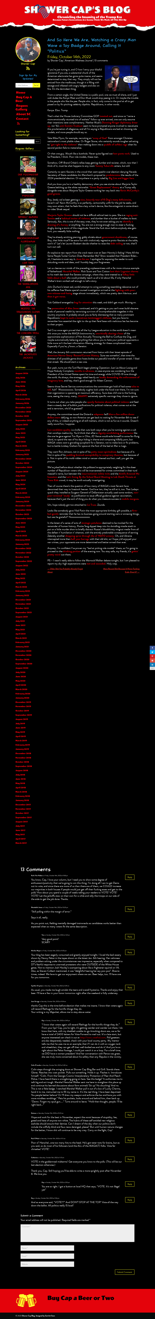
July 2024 (20, 475)
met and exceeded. (96, 564)
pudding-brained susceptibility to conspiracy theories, (94, 455)
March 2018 (21, 791)
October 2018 (22, 762)
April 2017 (21, 838)
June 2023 (21, 522)
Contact (22, 118)
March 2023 (21, 535)
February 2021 (23, 642)
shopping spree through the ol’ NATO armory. (89, 536)
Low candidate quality (59, 430)
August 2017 (22, 821)
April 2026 (21, 390)
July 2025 (20, 428)
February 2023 (23, 539)
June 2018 (21, 779)
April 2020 (21, 685)
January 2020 (22, 697)
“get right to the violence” (63, 144)
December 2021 (23, 599)
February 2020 (23, 693)
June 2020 (21, 676)
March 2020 (21, 689)
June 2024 (21, 480)
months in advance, (84, 371)
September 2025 (24, 420)
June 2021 (20, 625)
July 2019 (20, 723)
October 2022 (22, 557)
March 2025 (21, 446)
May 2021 (20, 629)
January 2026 (22, 403)
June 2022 (21, 574)
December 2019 (23, 702)
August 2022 (22, 565)
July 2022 (20, 569)
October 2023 (22, 514)
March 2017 (21, 843)
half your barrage (80, 539)
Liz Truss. (92, 505)
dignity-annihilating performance (115, 433)
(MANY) (83, 396)
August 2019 (22, 719)
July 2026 (20, 377)
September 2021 (24, 612)
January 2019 (22, 749)
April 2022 (21, 582)
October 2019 (22, 710)
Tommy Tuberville (104, 166)
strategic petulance (92, 523)
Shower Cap (57, 60)
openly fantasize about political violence (108, 402)
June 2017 (20, 830)
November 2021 (23, 604)
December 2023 (23, 505)
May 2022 (20, 578)
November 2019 (23, 706)
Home (20, 92)
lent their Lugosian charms (124, 271)
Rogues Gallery (22, 107)
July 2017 (20, 826)
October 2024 (22, 463)
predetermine (113, 175)
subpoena (99, 414)
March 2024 (21, 493)
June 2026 (21, 381)
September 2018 (24, 766)
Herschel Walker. (71, 271)
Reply (129, 877)
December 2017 (23, 804)
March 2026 (21, 394)
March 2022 (21, 586)
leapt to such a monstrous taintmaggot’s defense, (86, 318)
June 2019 (21, 727)
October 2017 (22, 813)
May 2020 (20, 680)
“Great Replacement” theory (104, 187)
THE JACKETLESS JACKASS (28, 356)
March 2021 (21, 638)
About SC (23, 114)
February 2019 (23, 744)
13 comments (101, 60)
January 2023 (22, 544)
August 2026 (22, 373)
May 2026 (20, 386)
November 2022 (23, 552)
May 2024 (20, 484)
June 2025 (21, 433)
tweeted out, (106, 116)
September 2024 (24, 467)
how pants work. (121, 153)
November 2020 (23, 655)
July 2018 (20, 774)
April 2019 (21, 736)
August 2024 (22, 471)
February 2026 (23, 399)
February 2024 (23, 497)
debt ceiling (116, 243)
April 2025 (21, 441)
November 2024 (23, 458)
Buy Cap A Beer (24, 99)
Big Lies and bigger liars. (121, 178)
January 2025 (22, 454)
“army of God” (100, 138)
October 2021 (22, 608)
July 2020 (20, 672)
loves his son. (83, 259)
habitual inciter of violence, (76, 218)
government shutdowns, (114, 237)
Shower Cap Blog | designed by (33, 1315)
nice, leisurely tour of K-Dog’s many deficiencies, (106, 200)
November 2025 (23, 411)
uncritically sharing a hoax (109, 333)
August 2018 (22, 770)
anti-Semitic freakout (71, 126)
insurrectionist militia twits (96, 474)
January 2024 (22, 501)
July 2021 (20, 621)
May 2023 (20, 527)
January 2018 (22, 800)
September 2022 (24, 561)
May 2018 (20, 783)
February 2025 (23, 450)
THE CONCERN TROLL (28, 333)
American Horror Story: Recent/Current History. (73, 355)
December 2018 (23, 753)
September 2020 (24, 663)
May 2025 (20, 437)
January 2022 (22, 595)
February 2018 (23, 796)
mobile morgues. (130, 499)
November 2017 (23, 809)
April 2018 (21, 787)
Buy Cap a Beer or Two (80, 1298)
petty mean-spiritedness (104, 452)
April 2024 (21, 488)
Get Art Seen (50, 1315)
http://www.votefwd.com (93, 1037)
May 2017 (20, 834)
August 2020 (22, 668)
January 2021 (22, 646)
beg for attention (83, 302)
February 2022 (23, 591)
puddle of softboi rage (115, 144)
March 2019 (21, 740)
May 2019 (20, 732)
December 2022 (23, 548)
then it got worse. (56, 296)
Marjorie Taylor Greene (59, 215)
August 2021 (22, 616)
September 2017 (24, 817)
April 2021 (21, 633)
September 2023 (24, 518)
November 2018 (23, 757)
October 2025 (22, 416)
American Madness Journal (78, 60)
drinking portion (71, 551)
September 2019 (24, 715)
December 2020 (23, 651)
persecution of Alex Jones (65, 308)
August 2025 (22, 424)
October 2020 (22, 659)
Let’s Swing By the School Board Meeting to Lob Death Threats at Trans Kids (91, 478)
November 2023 (23, 510)
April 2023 (21, 531)
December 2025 (23, 407)
